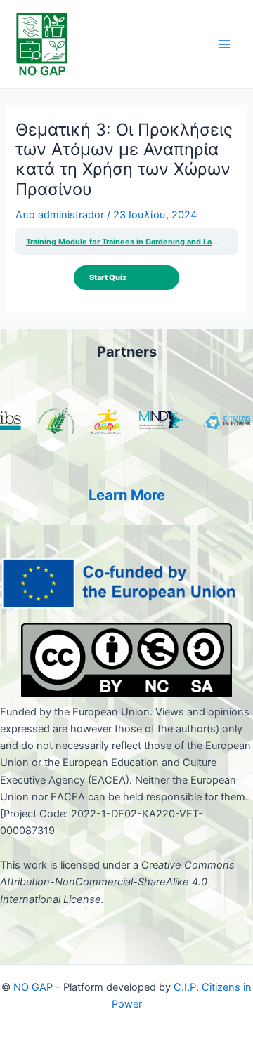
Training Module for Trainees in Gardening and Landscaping (138, 241)
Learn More (127, 495)
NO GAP (32, 987)
